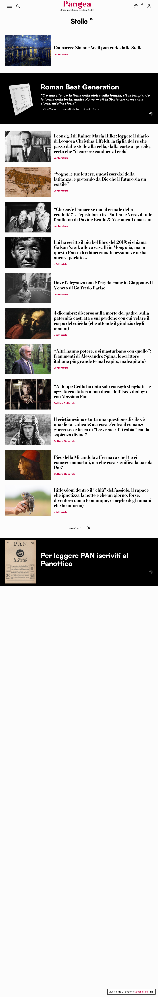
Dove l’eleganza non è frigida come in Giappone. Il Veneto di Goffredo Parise (103, 285)
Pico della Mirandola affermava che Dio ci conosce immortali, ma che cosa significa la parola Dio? (103, 462)
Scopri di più (141, 991)
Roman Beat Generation (80, 87)
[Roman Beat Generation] (20, 98)
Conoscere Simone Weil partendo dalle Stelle (98, 47)
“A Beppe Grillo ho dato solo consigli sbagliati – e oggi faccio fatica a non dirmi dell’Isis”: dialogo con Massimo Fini (102, 391)
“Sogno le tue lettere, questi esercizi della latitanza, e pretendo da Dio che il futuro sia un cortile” (100, 179)
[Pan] (20, 562)
